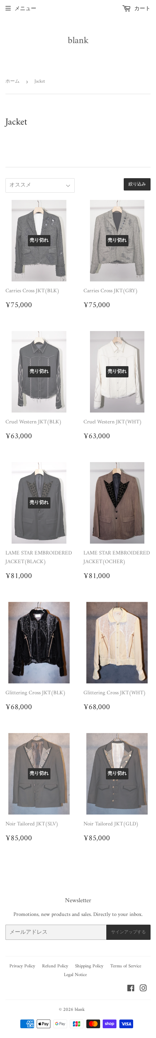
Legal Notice (75, 975)
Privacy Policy (22, 966)
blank (78, 40)
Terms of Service (125, 966)
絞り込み (137, 184)
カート (142, 9)
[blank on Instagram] (143, 990)
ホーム (12, 81)
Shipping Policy (89, 966)
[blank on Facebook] (131, 990)
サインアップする (128, 932)
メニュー (25, 9)
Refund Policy (55, 966)
